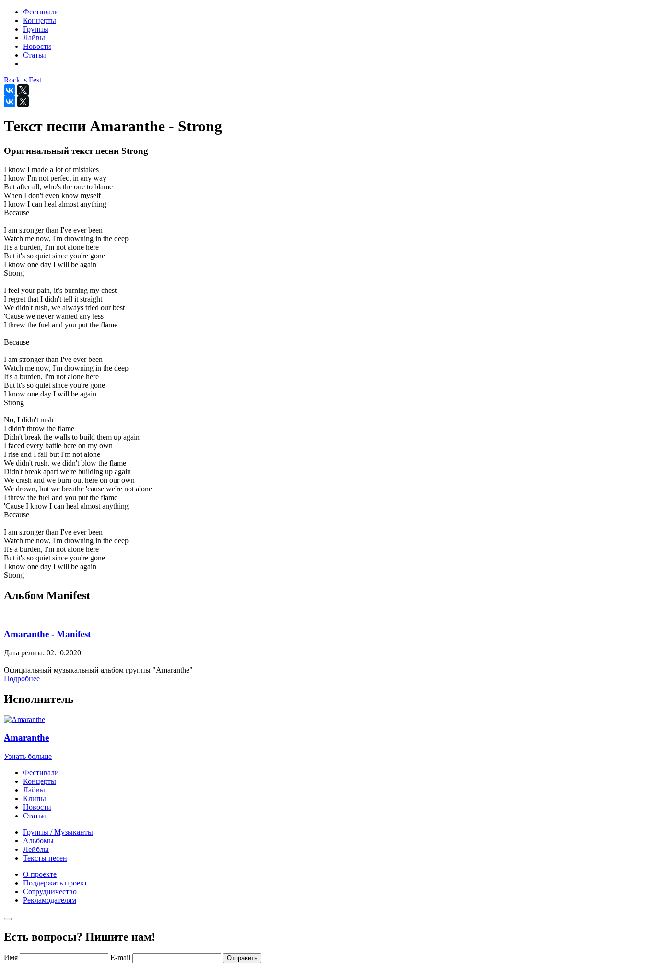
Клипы (34, 798)
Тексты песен (45, 858)
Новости (37, 807)
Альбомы (38, 841)
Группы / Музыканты (58, 832)
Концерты (39, 781)
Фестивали (41, 773)
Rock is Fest (22, 80)
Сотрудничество (50, 891)
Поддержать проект (55, 883)
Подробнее (22, 679)
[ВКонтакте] (9, 90)
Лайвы (34, 790)
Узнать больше (28, 756)
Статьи (34, 816)
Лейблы (36, 849)
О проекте (40, 874)
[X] (23, 90)
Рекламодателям (49, 900)
